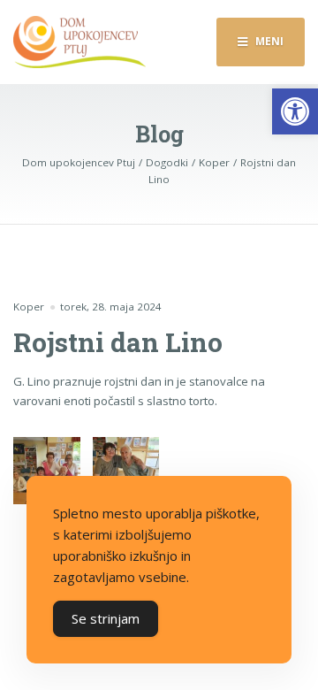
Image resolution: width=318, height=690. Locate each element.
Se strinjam (106, 618)
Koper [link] (28, 306)
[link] (295, 111)
